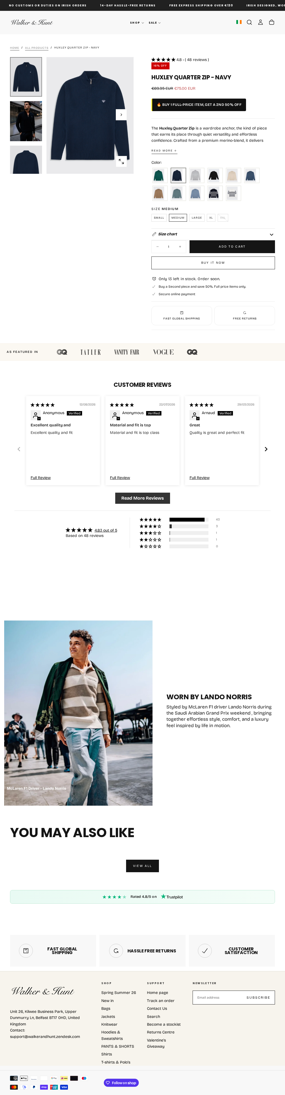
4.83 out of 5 (106, 530)
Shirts (106, 1054)
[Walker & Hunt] (43, 991)
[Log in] (260, 22)
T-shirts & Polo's (115, 1062)
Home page (157, 992)
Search (153, 1016)
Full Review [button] (41, 477)
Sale (153, 23)
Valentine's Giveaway (156, 1043)
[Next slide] (266, 449)
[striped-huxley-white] (233, 193)
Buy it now (213, 263)
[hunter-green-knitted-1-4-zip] (160, 175)
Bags (105, 1008)
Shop (135, 23)
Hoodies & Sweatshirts (112, 1035)
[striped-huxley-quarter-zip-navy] (215, 193)
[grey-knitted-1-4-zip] (196, 175)
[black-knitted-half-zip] (215, 175)
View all (142, 866)
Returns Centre (161, 1032)
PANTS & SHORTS (117, 1046)
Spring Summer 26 (118, 992)
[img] (43, 405)
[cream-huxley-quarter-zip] (233, 175)
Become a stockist (164, 1024)
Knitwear (109, 1024)
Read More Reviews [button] (142, 498)
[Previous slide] (18, 449)
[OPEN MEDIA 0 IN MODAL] (121, 161)
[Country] (239, 22)
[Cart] (271, 22)
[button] (249, 22)
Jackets (108, 1016)
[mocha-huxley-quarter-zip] (160, 193)
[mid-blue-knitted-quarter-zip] (252, 175)
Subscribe (258, 997)
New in (107, 1000)
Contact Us (157, 1008)
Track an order (161, 1000)
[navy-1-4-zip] (178, 175)
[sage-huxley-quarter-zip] (178, 193)
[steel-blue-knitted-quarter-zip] (196, 193)
